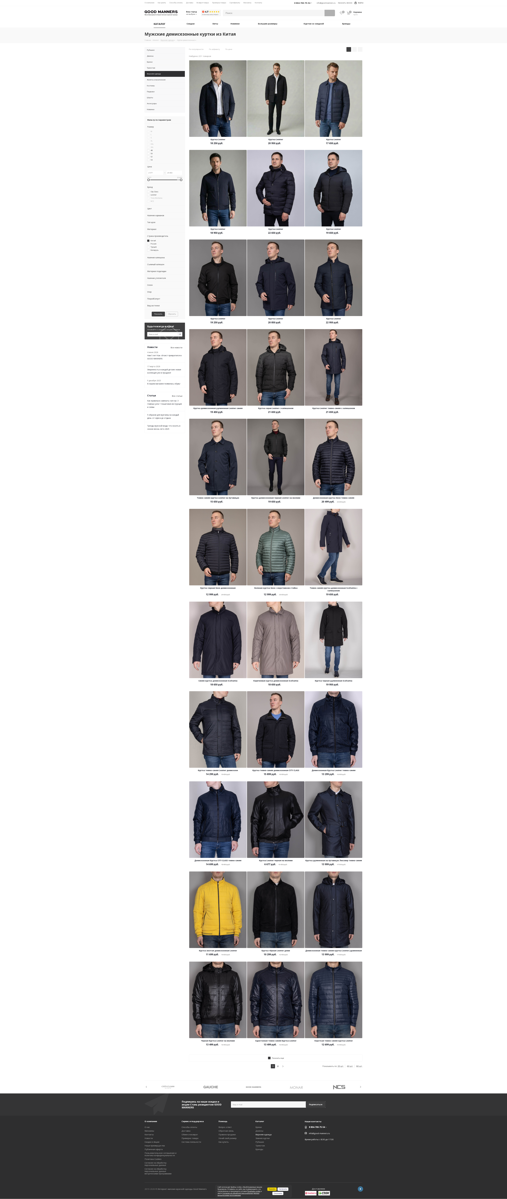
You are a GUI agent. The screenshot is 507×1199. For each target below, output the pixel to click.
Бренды (259, 1149)
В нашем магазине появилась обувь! (163, 383)
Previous (146, 1087)
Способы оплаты (189, 1127)
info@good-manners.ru (326, 3)
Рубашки (259, 1142)
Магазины (149, 1130)
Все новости (176, 347)
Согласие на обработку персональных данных (155, 1163)
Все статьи (177, 396)
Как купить (224, 1142)
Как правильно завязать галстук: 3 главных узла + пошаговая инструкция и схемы (164, 403)
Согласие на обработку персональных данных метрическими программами (158, 1171)
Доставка (186, 1130)
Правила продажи (227, 1134)
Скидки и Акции (152, 1142)
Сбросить (172, 314)
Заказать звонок (345, 3)
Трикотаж (260, 1145)
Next (360, 1087)
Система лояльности (191, 1142)
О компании (151, 1121)
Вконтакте (360, 1189)
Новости (149, 1138)
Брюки (258, 1127)
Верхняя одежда (263, 1134)
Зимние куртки (262, 1138)
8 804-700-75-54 (317, 1127)
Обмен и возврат (190, 1134)
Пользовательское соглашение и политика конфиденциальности (160, 1154)
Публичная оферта (154, 1149)
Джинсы (259, 1130)
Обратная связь (226, 1130)
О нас (147, 1127)
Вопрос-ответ (225, 1127)
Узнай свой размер (228, 1138)
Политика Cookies (153, 1159)
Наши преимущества (155, 1145)
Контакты (149, 1134)
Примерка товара (190, 1138)
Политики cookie (253, 1191)
